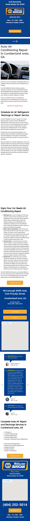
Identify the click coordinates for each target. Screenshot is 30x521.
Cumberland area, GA (15, 298)
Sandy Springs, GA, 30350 (15, 4)
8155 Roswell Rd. (15, 2)
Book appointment (15, 31)
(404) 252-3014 (14, 17)
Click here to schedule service (15, 106)
